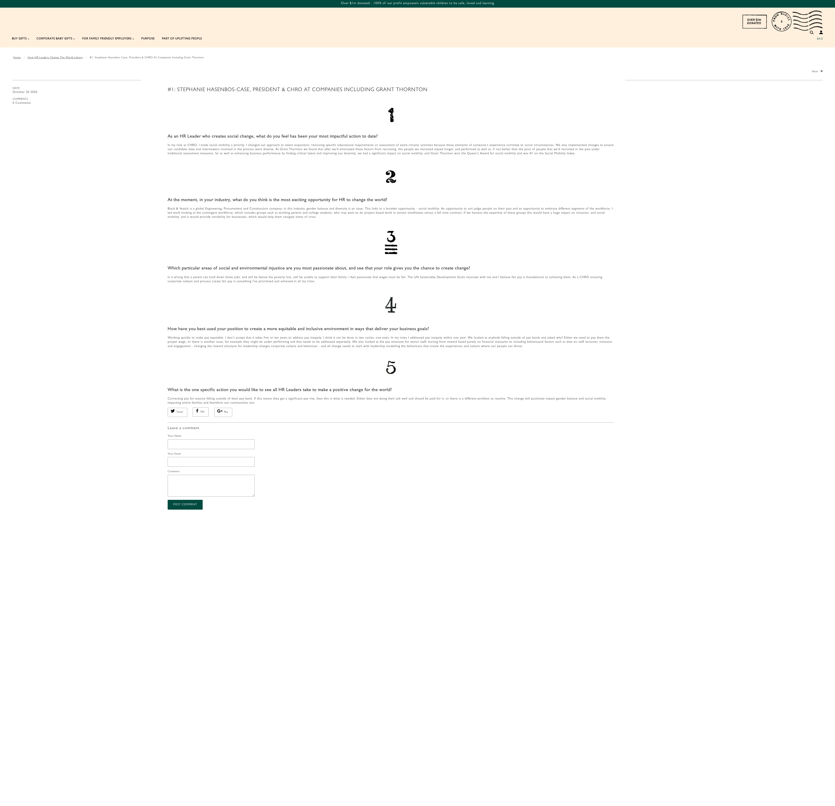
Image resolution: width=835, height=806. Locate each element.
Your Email (174, 454)
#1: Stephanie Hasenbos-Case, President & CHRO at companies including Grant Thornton (298, 90)
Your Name (175, 436)
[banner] (782, 21)
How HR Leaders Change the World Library (55, 58)
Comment (174, 471)
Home (17, 58)
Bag (820, 39)
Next (815, 72)
